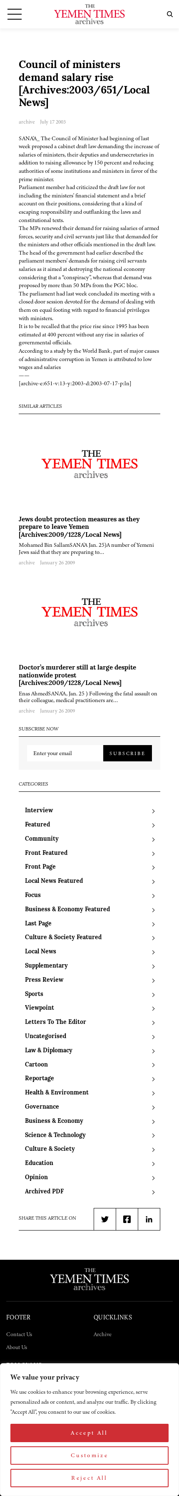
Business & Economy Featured (67, 910)
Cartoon (36, 1065)
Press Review (44, 980)
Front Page (40, 867)
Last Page (38, 924)
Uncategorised (45, 1037)
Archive (103, 1334)
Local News (40, 952)
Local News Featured (54, 881)
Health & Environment (57, 1093)
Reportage (39, 1079)
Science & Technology (55, 1135)
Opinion (36, 1178)
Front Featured (46, 853)
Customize (89, 1455)
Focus (33, 895)
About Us (16, 1347)
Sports (34, 994)
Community (42, 839)
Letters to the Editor (55, 1022)
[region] (89, 1429)
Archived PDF (44, 1192)
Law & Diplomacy (48, 1051)
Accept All (89, 1433)
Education (39, 1163)
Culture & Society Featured (63, 938)
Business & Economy (54, 1121)
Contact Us (19, 1334)
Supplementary (46, 966)
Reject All (89, 1478)
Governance (42, 1107)
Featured (37, 825)
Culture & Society (50, 1149)
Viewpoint (39, 1008)
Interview (39, 811)
